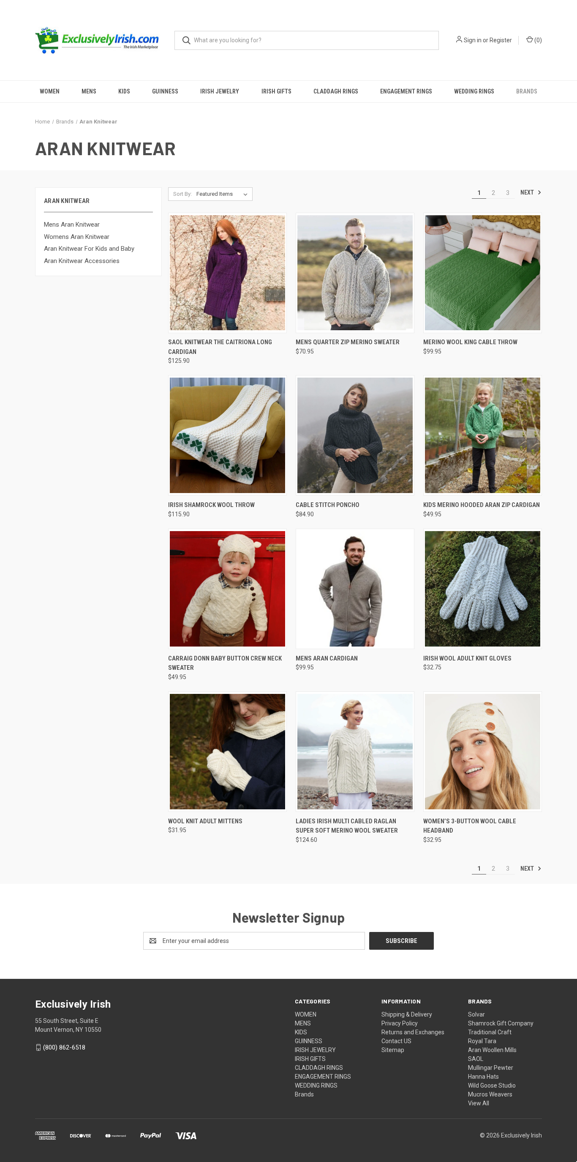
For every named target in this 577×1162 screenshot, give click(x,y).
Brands (526, 91)
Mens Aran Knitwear (72, 224)
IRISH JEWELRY (219, 91)
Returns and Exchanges (412, 1032)
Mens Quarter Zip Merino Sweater (348, 342)
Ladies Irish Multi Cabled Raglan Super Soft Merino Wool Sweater (347, 826)
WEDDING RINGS (474, 91)
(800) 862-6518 (64, 1047)
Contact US (396, 1041)
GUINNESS (165, 91)
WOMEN (50, 91)
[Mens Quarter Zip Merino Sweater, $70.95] (355, 273)
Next (527, 192)
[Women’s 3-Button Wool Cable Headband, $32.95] (482, 751)
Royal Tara (482, 1041)
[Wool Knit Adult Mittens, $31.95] (227, 751)
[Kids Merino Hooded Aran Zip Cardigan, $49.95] (482, 435)
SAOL (475, 1058)
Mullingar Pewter (490, 1067)
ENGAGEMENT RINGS (406, 91)
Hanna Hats (483, 1076)
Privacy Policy (399, 1023)
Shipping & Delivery (406, 1014)
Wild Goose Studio (492, 1085)
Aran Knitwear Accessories (82, 261)
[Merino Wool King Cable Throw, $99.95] (482, 273)
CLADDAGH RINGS (335, 91)
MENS (89, 91)
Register (501, 40)
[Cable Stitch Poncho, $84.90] (355, 435)
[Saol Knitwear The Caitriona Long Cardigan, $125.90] (227, 273)
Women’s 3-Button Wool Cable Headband (469, 826)
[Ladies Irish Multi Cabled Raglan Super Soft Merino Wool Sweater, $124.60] (355, 751)
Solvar (476, 1014)
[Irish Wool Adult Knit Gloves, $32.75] (482, 588)
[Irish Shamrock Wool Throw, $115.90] (227, 435)
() (537, 40)
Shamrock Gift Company (500, 1023)
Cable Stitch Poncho (327, 505)
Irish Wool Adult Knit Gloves (467, 658)
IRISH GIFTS (276, 91)
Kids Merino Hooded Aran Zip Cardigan (481, 505)
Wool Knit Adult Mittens (205, 821)
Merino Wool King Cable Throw (470, 342)
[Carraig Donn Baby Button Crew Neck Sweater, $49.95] (227, 588)
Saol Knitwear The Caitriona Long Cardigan (220, 347)
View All (478, 1103)
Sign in (473, 40)
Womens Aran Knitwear (76, 237)
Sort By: (182, 194)
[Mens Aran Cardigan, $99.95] (355, 588)
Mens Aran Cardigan (327, 658)
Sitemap (392, 1050)
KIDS (124, 91)
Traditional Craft (490, 1032)
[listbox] (223, 194)
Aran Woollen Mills (492, 1050)
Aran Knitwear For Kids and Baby (89, 248)
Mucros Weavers (490, 1094)
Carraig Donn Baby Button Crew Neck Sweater (225, 663)
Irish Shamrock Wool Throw (211, 505)
